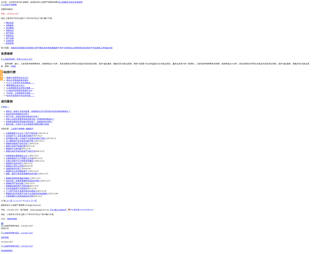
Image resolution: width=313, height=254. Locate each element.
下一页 (34, 201)
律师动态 (10, 30)
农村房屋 (47, 48)
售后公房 (72, 48)
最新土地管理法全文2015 (17, 78)
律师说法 (10, 36)
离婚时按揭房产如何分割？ (17, 143)
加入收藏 (62, 2)
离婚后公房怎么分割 (14, 166)
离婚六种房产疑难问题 (15, 146)
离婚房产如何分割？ (14, 163)
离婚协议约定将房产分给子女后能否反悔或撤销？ (27, 194)
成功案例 (10, 28)
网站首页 (10, 23)
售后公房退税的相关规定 (17, 80)
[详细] (13, 66)
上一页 (9, 201)
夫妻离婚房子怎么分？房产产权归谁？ (22, 133)
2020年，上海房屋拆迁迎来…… (20, 93)
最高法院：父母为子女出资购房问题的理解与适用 (27, 124)
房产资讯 (10, 33)
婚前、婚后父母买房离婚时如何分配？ (22, 174)
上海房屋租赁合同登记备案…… (20, 88)
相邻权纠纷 (81, 48)
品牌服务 (10, 25)
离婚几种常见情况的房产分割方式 (20, 151)
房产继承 (39, 48)
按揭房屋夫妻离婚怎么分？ (17, 156)
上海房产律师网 (17, 129)
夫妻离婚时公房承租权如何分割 (19, 196)
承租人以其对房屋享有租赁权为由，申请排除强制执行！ (30, 119)
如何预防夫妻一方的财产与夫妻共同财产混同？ (26, 138)
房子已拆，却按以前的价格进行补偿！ (22, 116)
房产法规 (10, 38)
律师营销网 (12, 219)
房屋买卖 (15, 48)
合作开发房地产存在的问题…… (20, 96)
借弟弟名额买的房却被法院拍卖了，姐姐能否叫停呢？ (29, 122)
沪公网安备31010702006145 (81, 210)
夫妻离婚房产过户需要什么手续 (19, 158)
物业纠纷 (109, 48)
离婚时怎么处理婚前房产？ (17, 171)
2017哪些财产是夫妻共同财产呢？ (20, 141)
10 (27, 201)
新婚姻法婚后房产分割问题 (17, 186)
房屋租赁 (23, 48)
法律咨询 (10, 41)
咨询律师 (78, 2)
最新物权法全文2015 (15, 85)
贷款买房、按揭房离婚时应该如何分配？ (23, 181)
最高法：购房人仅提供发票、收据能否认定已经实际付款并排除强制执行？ (38, 111)
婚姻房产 (56, 48)
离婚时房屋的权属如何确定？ (18, 178)
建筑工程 (100, 48)
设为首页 (70, 2)
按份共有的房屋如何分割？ (17, 114)
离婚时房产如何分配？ (15, 183)
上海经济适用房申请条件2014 (19, 90)
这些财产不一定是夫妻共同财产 (19, 136)
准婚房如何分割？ (14, 169)
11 (29, 201)
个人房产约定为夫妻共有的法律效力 (21, 191)
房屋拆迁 (31, 48)
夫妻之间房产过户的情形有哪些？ (20, 161)
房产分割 (64, 48)
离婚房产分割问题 (14, 149)
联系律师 (10, 43)
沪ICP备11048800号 (58, 210)
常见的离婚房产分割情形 (16, 188)
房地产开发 (91, 48)
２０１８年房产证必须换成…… (20, 83)
